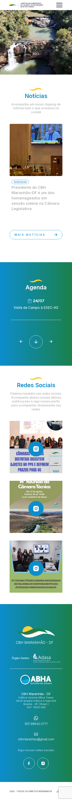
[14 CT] (36, 507)
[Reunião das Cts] (36, 447)
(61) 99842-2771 (36, 724)
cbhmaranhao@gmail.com (36, 739)
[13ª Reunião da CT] (36, 567)
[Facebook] (29, 763)
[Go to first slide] (51, 342)
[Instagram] (43, 763)
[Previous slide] (21, 342)
